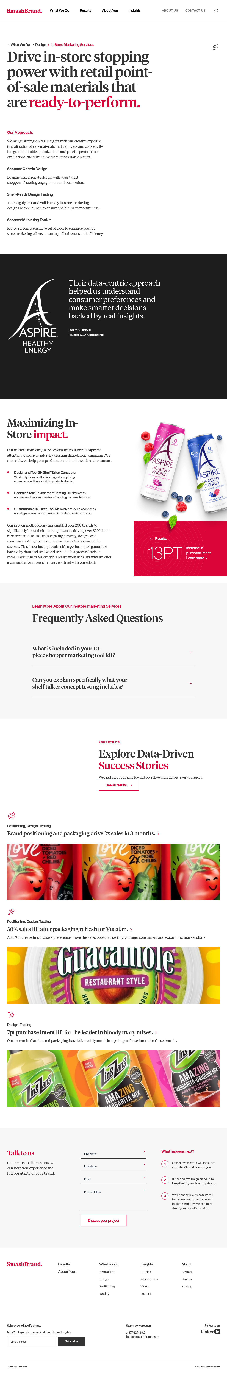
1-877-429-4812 (135, 1332)
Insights (135, 10)
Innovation (106, 1271)
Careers (187, 1279)
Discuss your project (103, 1220)
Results (85, 10)
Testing (104, 1293)
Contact (187, 1271)
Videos (145, 1286)
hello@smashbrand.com (142, 1336)
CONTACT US (195, 10)
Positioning (107, 1286)
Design (40, 45)
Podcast (145, 1293)
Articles (145, 1271)
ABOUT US (170, 10)
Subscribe (71, 1341)
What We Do (59, 10)
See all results (116, 785)
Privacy (187, 1286)
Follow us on (212, 1326)
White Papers (149, 1279)
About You (110, 10)
